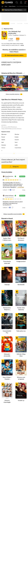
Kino (6, 6)
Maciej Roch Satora (9, 176)
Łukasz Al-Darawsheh (9, 195)
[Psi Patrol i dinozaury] (21, 228)
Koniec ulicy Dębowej (21, 308)
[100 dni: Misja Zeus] (21, 344)
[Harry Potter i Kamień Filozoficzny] (7, 367)
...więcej (22, 45)
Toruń (16, 142)
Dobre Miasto (12, 6)
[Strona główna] (2, 6)
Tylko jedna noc (21, 331)
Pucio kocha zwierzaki (7, 262)
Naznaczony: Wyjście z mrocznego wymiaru (7, 308)
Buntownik (21, 284)
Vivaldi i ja (21, 400)
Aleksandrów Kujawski (6, 153)
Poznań (3, 137)
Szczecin (17, 139)
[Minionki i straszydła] (7, 344)
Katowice (3, 145)
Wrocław (17, 134)
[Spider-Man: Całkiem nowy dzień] (7, 228)
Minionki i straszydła (7, 355)
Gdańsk (3, 139)
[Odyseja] (7, 275)
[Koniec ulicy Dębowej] (21, 298)
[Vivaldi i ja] (21, 391)
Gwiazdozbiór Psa (7, 332)
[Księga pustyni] (21, 252)
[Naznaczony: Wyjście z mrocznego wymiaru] (7, 298)
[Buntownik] (21, 275)
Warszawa (3, 134)
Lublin (16, 145)
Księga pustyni (21, 261)
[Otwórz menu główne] (25, 2)
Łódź (2, 142)
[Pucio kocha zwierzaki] (7, 252)
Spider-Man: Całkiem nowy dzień (7, 239)
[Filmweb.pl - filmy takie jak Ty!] (7, 2)
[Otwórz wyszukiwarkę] (16, 2)
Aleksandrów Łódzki (19, 153)
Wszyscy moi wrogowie (21, 378)
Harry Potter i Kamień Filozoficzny (7, 378)
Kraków (16, 137)
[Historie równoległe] (7, 391)
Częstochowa (18, 147)
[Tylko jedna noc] (21, 321)
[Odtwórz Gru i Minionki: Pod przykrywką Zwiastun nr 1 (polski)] (4, 35)
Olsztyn (3, 147)
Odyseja (7, 284)
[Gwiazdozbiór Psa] (7, 321)
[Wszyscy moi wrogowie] (21, 367)
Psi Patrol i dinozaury (21, 239)
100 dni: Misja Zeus (21, 355)
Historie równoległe (7, 401)
